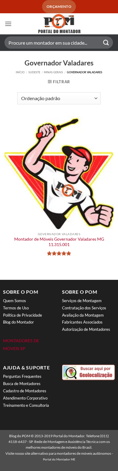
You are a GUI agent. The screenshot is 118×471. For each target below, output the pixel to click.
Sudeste (34, 72)
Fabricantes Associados (82, 322)
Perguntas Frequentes (22, 376)
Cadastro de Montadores (24, 390)
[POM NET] (59, 23)
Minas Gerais (53, 72)
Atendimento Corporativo (25, 398)
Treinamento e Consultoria (26, 405)
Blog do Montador (18, 322)
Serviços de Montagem (82, 300)
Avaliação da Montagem (83, 315)
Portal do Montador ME (59, 459)
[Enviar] (106, 43)
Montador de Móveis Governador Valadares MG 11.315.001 (59, 242)
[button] (8, 23)
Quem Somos (14, 300)
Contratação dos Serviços (84, 307)
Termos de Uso (16, 307)
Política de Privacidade (22, 315)
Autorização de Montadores (86, 329)
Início (20, 72)
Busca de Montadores (22, 383)
